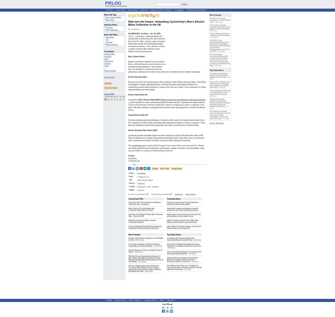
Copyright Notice (150, 300)
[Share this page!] (167, 312)
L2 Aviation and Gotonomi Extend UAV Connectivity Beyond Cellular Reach (180, 239)
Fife (107, 40)
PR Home (109, 10)
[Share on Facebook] (129, 168)
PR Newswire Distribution (196, 10)
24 (109, 99)
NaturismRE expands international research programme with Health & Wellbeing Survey (182, 209)
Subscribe (144, 10)
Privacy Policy (120, 300)
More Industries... (112, 30)
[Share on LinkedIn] (137, 168)
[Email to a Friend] (148, 168)
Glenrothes (110, 37)
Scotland (109, 42)
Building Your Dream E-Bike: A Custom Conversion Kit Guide (142, 221)
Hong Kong (109, 61)
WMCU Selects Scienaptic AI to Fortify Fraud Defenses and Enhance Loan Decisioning (182, 221)
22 (114, 99)
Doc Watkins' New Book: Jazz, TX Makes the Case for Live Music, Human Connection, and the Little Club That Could (184, 267)
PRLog (130, 36)
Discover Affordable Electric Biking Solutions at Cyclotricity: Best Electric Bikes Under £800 (145, 227)
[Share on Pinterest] (141, 168)
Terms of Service (135, 300)
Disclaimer (179, 194)
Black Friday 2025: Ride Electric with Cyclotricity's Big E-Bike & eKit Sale (141, 209)
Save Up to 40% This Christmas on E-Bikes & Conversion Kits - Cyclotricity (145, 203)
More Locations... (112, 45)
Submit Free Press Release (160, 10)
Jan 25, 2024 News (216, 123)
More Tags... (110, 20)
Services (141, 190)
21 (117, 99)
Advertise (170, 300)
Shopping (109, 27)
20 (120, 99)
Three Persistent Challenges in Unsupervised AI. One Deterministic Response (184, 253)
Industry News (109, 77)
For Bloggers (179, 10)
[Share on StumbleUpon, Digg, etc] (145, 168)
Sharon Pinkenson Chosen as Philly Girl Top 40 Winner (220, 34)
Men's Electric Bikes (113, 17)
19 (123, 99)
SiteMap (109, 300)
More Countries (110, 71)
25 (106, 99)
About (162, 300)
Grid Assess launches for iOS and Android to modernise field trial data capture (182, 203)
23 (111, 99)
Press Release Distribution (116, 6)
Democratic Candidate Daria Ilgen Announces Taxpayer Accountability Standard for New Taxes (184, 245)
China (107, 66)
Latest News (120, 10)
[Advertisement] (187, 51)
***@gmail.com (134, 161)
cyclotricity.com (138, 146)
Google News (177, 169)
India (106, 59)
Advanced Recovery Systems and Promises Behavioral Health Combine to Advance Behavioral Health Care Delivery (182, 259)
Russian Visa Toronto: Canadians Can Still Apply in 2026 (220, 20)
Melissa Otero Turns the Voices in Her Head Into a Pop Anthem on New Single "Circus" (184, 215)
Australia (108, 56)
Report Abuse (191, 194)
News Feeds (132, 10)
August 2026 (109, 94)
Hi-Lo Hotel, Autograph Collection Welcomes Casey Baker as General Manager (144, 245)
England (108, 64)
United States (110, 54)
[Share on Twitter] (133, 168)
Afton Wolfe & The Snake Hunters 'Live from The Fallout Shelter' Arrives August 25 (184, 227)
